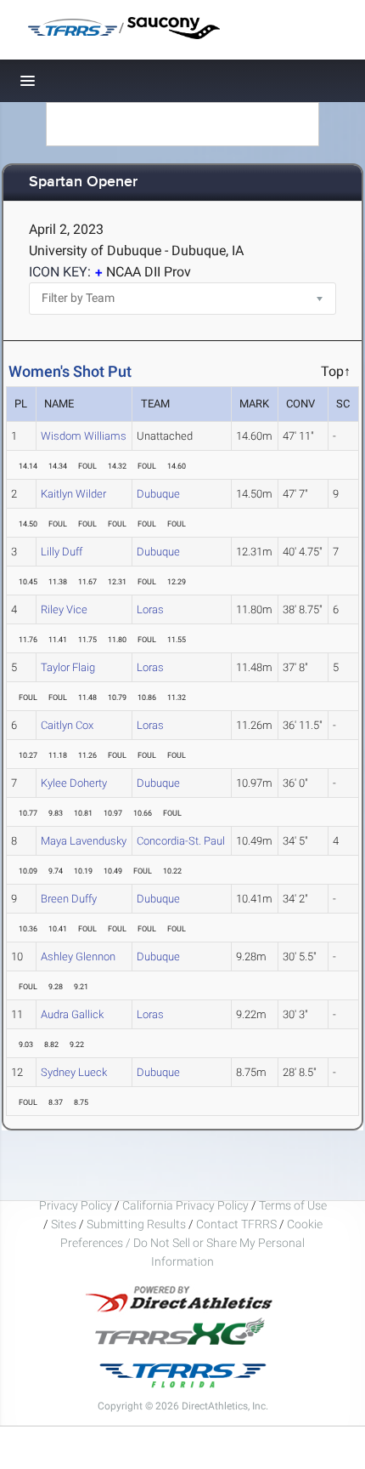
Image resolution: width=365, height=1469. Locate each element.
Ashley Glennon (78, 956)
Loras (150, 609)
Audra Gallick (72, 1014)
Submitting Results (136, 1224)
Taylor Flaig (68, 667)
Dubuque (158, 493)
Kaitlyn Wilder (73, 493)
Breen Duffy (69, 898)
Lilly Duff (61, 551)
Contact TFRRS (237, 1224)
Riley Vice (64, 609)
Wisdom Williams (83, 436)
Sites (63, 1224)
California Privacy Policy (185, 1205)
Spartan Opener (83, 182)
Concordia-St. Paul (181, 840)
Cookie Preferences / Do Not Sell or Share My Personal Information (191, 1242)
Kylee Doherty (74, 783)
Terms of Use (293, 1205)
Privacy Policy (75, 1205)
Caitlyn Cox (67, 725)
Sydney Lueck (74, 1072)
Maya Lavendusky (83, 840)
